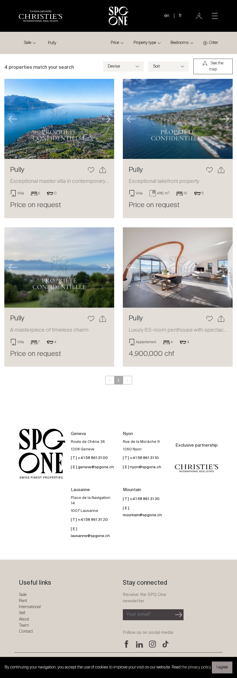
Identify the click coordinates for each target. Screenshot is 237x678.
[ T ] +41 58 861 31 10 (141, 458)
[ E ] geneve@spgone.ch (92, 467)
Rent (23, 601)
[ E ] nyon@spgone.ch (142, 467)
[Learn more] (59, 119)
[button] (12, 119)
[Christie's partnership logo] (196, 468)
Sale (27, 43)
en (166, 16)
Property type (145, 43)
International (30, 607)
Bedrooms (180, 43)
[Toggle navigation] (214, 15)
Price (115, 43)
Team (24, 625)
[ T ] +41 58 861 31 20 (89, 520)
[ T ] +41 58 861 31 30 (141, 499)
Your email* (138, 614)
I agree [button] (222, 667)
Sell (22, 613)
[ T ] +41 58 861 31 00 (89, 458)
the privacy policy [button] (196, 667)
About (24, 619)
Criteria (215, 43)
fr (180, 16)
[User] (199, 15)
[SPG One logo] (118, 16)
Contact (26, 631)
